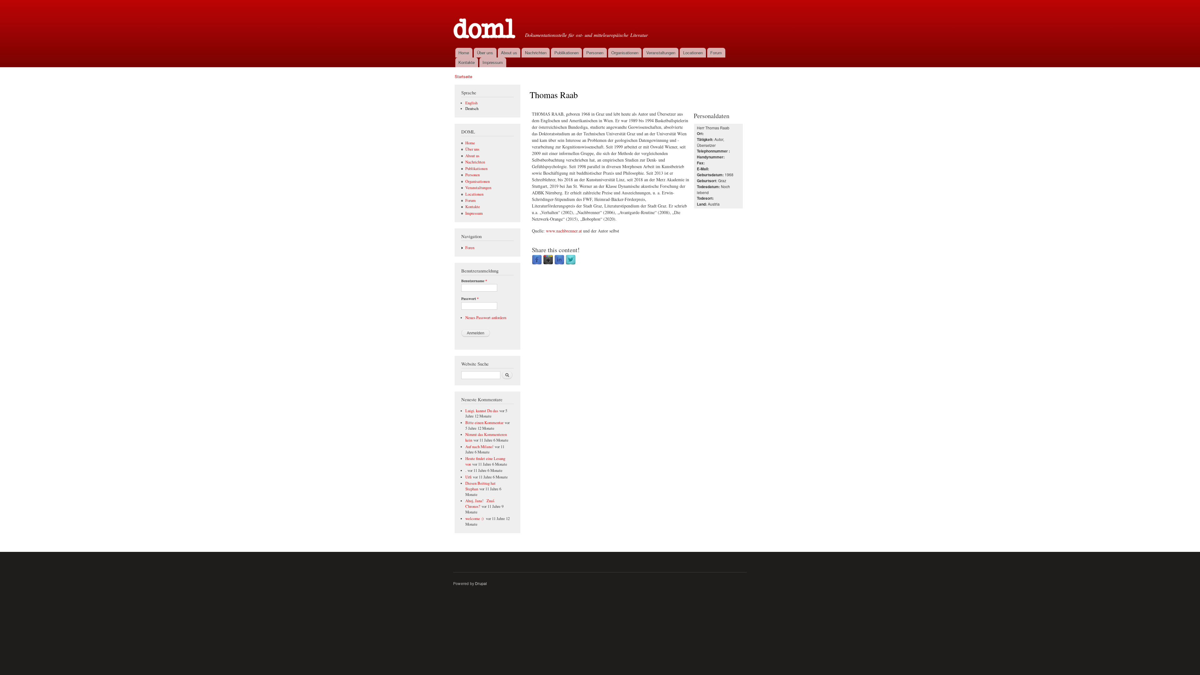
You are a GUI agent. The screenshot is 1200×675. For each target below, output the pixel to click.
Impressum (492, 62)
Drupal (481, 583)
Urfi (468, 477)
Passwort (470, 298)
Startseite (463, 76)
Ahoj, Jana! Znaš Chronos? (479, 503)
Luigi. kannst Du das (481, 410)
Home (463, 53)
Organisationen (624, 53)
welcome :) (475, 518)
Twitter (571, 260)
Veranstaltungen (660, 53)
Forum (716, 53)
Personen (594, 53)
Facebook (537, 260)
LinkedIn (559, 260)
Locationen (693, 53)
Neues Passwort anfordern (485, 317)
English (471, 103)
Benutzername (474, 280)
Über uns (485, 53)
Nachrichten (536, 53)
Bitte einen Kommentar (484, 422)
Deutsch (471, 108)
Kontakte (466, 62)
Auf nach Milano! (479, 446)
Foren (469, 247)
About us (509, 53)
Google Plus (548, 260)
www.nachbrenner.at (564, 231)
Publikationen (566, 53)
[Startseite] (485, 23)
